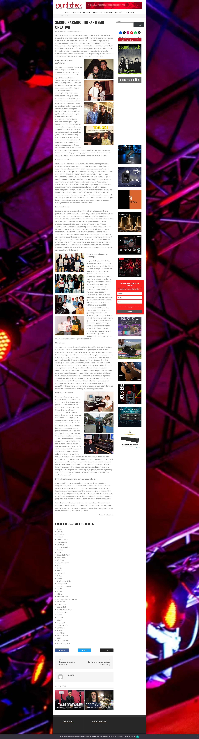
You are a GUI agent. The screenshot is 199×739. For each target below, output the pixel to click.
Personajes (96, 12)
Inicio (67, 12)
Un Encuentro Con (69, 31)
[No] (197, 736)
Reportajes (76, 12)
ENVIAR (130, 311)
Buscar (118, 21)
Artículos (107, 12)
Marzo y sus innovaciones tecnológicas (67, 662)
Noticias (86, 12)
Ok (137, 736)
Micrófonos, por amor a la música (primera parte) (99, 662)
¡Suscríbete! (130, 12)
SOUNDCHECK (59, 31)
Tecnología (118, 12)
